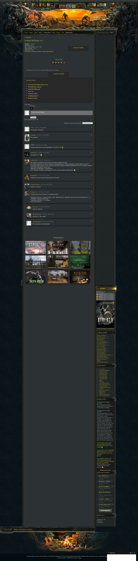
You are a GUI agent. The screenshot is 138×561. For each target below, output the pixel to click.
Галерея (58, 32)
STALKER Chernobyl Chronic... (103, 357)
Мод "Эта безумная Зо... (101, 338)
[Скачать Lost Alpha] (35, 253)
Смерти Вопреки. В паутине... (102, 362)
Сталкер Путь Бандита (101, 353)
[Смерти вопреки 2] (35, 283)
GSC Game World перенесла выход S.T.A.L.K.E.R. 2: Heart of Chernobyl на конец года (105, 452)
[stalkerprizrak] (28, 215)
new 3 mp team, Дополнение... (102, 342)
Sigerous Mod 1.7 (103, 391)
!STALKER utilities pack (34, 89)
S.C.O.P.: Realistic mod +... (101, 341)
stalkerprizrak (37, 214)
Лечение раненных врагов (101, 356)
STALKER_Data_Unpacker (35, 87)
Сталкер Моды (47, 32)
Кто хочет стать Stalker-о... (102, 348)
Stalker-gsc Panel (100, 339)
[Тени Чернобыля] (43, 6)
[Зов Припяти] (91, 6)
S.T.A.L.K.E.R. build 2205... (102, 345)
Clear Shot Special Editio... (102, 349)
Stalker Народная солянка (104, 383)
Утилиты (28, 37)
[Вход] (31, 108)
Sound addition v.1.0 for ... (101, 336)
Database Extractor (32, 98)
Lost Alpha (102, 388)
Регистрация (96, 9)
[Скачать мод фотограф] (80, 283)
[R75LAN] (27, 154)
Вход (42, 9)
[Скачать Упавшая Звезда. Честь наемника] (80, 268)
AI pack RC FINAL (33, 93)
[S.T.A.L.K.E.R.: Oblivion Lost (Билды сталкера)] (35, 6)
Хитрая (107, 402)
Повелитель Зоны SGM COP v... (105, 387)
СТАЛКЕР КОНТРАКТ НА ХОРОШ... (104, 355)
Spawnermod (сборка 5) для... (105, 384)
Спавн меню (102, 381)
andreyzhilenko (36, 184)
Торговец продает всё (103, 377)
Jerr (33, 127)
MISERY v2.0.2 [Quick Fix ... (105, 390)
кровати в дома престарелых (45, 51)
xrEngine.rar (102, 369)
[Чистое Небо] (50, 6)
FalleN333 (34, 160)
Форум (31, 32)
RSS (37, 0)
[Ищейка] (27, 137)
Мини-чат (111, 553)
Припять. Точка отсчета (101, 359)
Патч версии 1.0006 (103, 376)
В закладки (29, 0)
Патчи (53, 32)
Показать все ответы (105, 470)
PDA (33, 0)
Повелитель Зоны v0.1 (104, 371)
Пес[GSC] (34, 175)
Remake (101, 380)
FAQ (63, 32)
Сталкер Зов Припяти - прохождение (105, 328)
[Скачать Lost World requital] (80, 253)
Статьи (35, 32)
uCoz (80, 557)
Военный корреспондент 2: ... (102, 350)
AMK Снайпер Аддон (101, 343)
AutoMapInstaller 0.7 (33, 96)
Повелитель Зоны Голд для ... (105, 394)
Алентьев (34, 51)
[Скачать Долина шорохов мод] (58, 283)
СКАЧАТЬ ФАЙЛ (78, 47)
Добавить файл (68, 32)
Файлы (40, 32)
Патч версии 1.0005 (103, 374)
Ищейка (34, 135)
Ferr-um (36, 206)
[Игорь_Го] (27, 193)
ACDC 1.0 (30, 91)
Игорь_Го (34, 192)
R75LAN (34, 152)
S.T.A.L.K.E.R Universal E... (105, 395)
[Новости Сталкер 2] (101, 6)
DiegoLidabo (37, 221)
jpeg (29, 51)
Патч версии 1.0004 (103, 378)
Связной (98, 360)
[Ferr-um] (28, 207)
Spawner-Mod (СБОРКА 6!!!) (105, 370)
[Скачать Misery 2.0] (58, 253)
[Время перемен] (35, 268)
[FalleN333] (27, 162)
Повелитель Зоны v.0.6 (104, 373)
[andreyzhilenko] (27, 186)
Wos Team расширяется (104, 443)
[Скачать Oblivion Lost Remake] (58, 268)
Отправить (33, 117)
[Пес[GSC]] (27, 177)
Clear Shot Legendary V (101, 352)
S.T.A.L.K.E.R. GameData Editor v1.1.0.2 (38, 84)
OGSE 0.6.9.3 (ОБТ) (100, 346)
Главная (26, 32)
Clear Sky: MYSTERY (101, 335)
